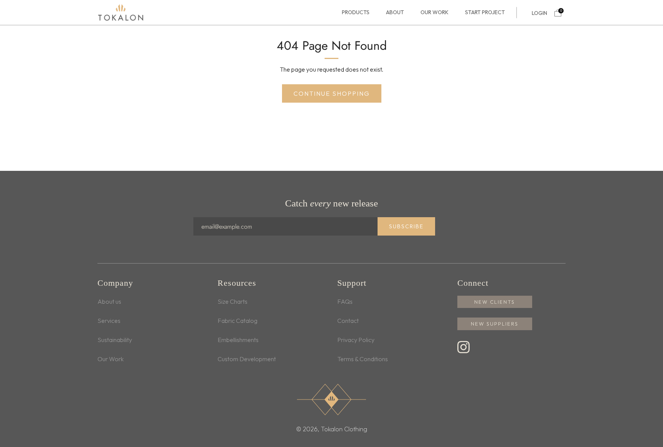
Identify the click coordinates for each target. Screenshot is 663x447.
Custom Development (247, 359)
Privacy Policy (355, 340)
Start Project (485, 12)
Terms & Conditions (362, 359)
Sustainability (114, 340)
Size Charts (232, 301)
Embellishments (238, 340)
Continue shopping (332, 93)
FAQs (345, 301)
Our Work (435, 12)
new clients (494, 302)
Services (108, 320)
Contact (348, 320)
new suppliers (494, 324)
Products (355, 12)
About (395, 12)
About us (109, 301)
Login (539, 13)
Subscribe (406, 226)
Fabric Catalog (237, 320)
